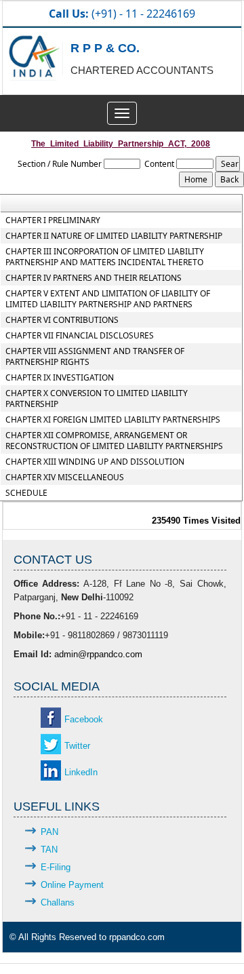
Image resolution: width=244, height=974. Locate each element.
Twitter (77, 746)
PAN (49, 832)
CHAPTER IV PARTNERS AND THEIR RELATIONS (93, 278)
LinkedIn (81, 772)
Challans (58, 902)
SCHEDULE (26, 493)
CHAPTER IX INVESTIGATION (59, 377)
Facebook (83, 719)
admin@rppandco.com (98, 654)
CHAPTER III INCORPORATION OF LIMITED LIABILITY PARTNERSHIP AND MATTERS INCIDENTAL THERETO (104, 257)
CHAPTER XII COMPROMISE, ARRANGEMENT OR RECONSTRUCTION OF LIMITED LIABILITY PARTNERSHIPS (114, 441)
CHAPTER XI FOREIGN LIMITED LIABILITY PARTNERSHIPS (112, 419)
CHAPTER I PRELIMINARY (52, 220)
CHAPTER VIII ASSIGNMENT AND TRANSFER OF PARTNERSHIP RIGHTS (94, 357)
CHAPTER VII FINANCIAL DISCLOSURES (79, 335)
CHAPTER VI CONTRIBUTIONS (62, 320)
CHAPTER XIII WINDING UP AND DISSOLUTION (94, 461)
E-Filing (55, 867)
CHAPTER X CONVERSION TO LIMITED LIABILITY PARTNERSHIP (96, 399)
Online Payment (72, 885)
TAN (49, 849)
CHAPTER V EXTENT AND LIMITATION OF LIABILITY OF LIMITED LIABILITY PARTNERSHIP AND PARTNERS (107, 299)
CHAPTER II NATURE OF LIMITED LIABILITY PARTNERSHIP (113, 236)
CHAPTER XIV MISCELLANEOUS (64, 477)
